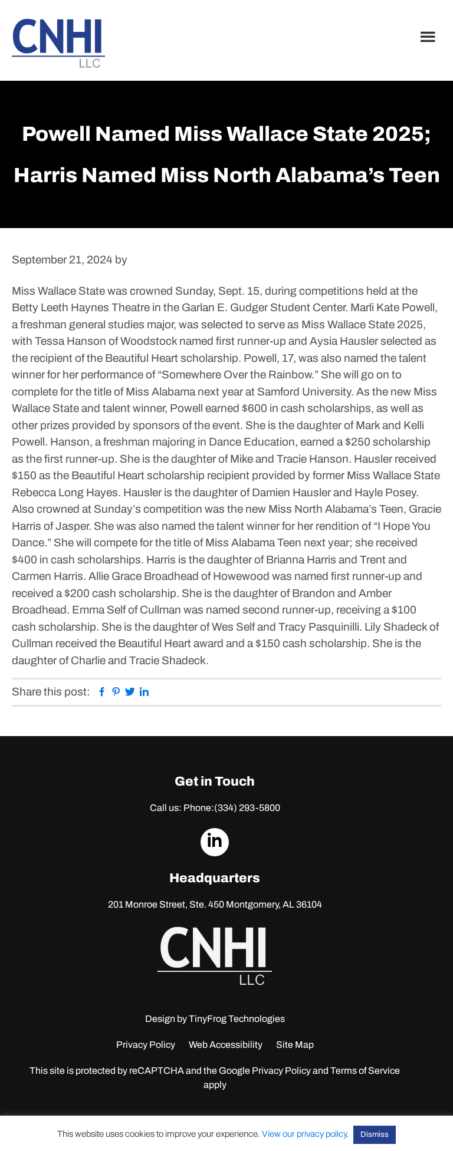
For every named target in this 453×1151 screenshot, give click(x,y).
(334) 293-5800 (247, 808)
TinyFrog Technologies (237, 1019)
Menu (429, 36)
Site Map (295, 1045)
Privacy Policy (145, 1045)
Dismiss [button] (374, 1134)
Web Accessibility (225, 1045)
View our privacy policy (304, 1134)
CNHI (58, 43)
